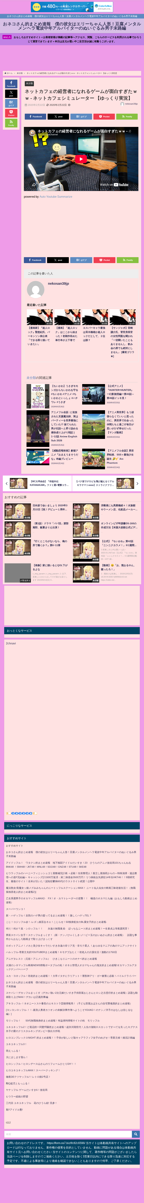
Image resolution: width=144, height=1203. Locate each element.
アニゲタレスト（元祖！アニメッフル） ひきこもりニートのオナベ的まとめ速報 (51, 959)
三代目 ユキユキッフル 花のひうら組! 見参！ (31, 1103)
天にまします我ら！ (17, 1057)
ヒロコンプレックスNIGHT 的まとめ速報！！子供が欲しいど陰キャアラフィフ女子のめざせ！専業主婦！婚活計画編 (70, 1037)
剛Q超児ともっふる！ (18, 1083)
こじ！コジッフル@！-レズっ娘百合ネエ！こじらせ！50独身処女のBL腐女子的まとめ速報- (56, 922)
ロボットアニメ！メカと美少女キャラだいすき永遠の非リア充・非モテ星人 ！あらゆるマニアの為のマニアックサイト (71, 945)
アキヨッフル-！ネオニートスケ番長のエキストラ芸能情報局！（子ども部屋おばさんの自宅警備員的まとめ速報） (69, 1003)
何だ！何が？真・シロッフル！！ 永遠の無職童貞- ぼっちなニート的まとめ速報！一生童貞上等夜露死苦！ (68, 928)
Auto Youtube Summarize (56, 196)
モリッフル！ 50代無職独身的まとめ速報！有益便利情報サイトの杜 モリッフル (53, 1020)
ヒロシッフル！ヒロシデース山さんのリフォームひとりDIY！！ (41, 1064)
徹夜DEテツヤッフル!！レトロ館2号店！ (28, 1077)
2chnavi (11, 643)
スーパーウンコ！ (16, 909)
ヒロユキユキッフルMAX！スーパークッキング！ (33, 1070)
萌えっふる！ (13, 1051)
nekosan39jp (131, 104)
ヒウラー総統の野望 (17, 1096)
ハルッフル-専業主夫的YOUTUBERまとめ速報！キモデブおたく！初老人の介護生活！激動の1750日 (61, 952)
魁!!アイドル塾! (14, 1109)
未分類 (29, 83)
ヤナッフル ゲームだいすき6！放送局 (26, 1090)
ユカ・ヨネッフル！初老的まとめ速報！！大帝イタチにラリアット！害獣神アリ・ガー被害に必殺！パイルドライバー (71, 976)
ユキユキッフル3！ (16, 1044)
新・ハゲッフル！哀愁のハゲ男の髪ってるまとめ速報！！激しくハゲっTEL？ (49, 915)
